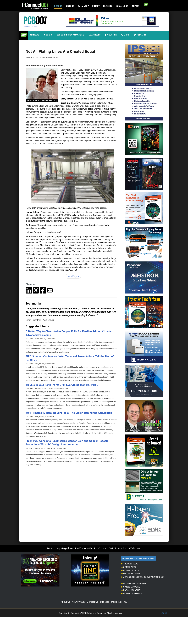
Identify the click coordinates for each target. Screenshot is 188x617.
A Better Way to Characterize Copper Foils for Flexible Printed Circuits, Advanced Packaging (69, 333)
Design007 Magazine (133, 593)
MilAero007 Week (131, 573)
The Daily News (130, 563)
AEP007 (136, 6)
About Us (65, 601)
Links (126, 35)
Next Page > (73, 276)
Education (121, 548)
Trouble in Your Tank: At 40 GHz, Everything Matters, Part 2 (62, 385)
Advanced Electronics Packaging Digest (143, 577)
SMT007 (70, 6)
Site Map (104, 601)
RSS (125, 601)
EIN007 (96, 6)
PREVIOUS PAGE (31, 27)
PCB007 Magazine (131, 590)
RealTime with (83, 548)
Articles (96, 35)
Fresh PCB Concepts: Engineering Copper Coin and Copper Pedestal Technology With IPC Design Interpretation (67, 442)
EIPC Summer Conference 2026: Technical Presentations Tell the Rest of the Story (70, 358)
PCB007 (58, 6)
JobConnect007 (103, 548)
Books (49, 35)
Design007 (83, 6)
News (36, 35)
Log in (164, 612)
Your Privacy (78, 601)
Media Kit (116, 601)
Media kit (141, 35)
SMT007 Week (129, 567)
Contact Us (92, 601)
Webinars (134, 548)
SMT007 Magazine (131, 586)
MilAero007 (122, 6)
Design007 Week (131, 570)
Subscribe (53, 548)
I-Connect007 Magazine (71, 35)
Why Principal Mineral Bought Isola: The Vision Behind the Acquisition (69, 412)
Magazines (66, 548)
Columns (112, 35)
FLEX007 (107, 6)
